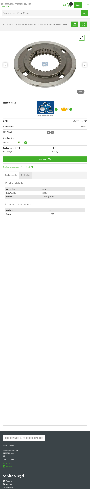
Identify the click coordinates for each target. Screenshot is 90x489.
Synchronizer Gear (46, 24)
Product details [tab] (11, 175)
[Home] (4, 24)
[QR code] (83, 24)
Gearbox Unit (32, 24)
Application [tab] (25, 175)
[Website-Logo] (16, 5)
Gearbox (21, 24)
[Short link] (74, 24)
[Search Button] (84, 13)
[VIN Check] (64, 5)
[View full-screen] (81, 38)
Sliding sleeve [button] (61, 24)
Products (12, 24)
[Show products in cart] (69, 5)
